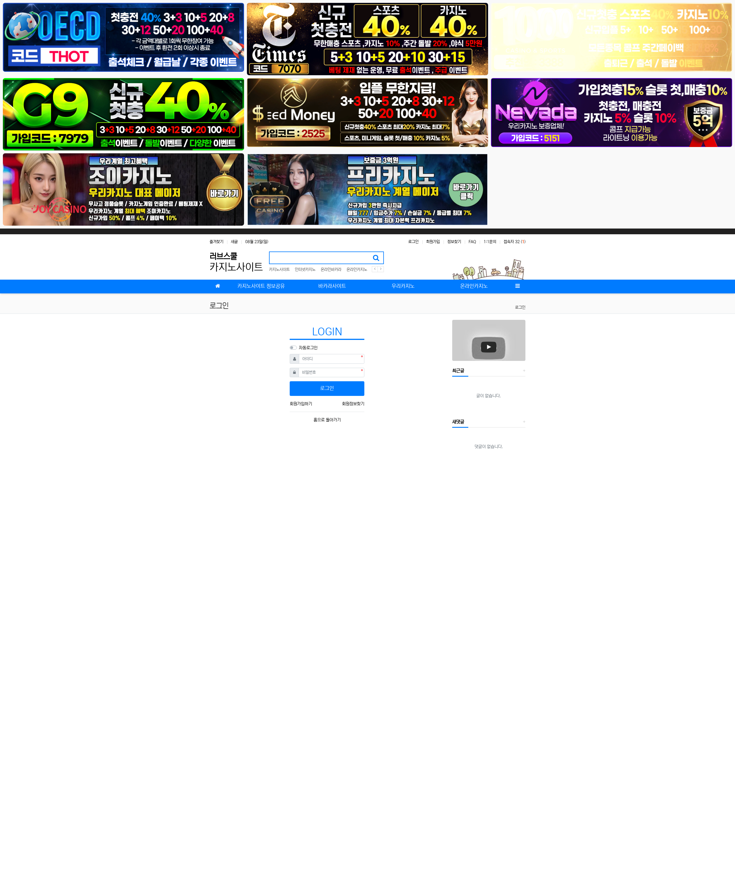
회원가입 (433, 241)
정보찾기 (454, 241)
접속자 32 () (514, 241)
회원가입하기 (301, 403)
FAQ (472, 241)
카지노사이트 (279, 269)
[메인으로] (218, 286)
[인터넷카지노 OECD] (123, 37)
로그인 (413, 241)
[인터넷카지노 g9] (123, 114)
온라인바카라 (331, 269)
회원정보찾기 (353, 403)
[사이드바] (517, 286)
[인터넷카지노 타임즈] (367, 38)
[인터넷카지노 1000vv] (611, 37)
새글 (234, 241)
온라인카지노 (357, 269)
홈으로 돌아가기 (327, 419)
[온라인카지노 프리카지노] (367, 189)
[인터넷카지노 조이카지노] (123, 189)
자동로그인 (308, 347)
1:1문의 (489, 241)
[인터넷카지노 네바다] (611, 112)
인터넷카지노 (305, 269)
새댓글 (458, 421)
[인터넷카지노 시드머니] (367, 112)
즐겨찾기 (216, 241)
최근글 (458, 370)
